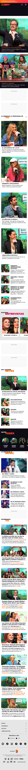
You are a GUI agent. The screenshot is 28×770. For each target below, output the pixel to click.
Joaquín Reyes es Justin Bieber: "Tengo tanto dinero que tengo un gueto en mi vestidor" (13, 603)
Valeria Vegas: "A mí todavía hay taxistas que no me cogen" (13, 689)
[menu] (26, 4)
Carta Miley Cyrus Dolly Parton (8, 1)
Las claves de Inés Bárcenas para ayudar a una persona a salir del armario (14, 624)
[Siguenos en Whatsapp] (25, 744)
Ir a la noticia (14, 36)
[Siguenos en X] (21, 744)
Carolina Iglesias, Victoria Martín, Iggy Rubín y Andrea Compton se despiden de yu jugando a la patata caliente (14, 560)
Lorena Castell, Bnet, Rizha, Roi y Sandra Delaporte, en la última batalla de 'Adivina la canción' (13, 581)
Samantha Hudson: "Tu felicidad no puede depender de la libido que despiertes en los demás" (13, 668)
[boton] (20, 723)
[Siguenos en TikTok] (7, 744)
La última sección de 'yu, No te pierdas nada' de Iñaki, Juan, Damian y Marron (13, 537)
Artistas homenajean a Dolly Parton (9, 1)
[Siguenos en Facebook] (16, 744)
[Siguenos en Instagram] (12, 744)
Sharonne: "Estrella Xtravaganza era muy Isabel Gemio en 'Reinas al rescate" (13, 646)
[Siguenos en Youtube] (3, 744)
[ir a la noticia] (14, 530)
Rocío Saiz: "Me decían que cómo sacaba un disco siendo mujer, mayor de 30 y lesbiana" (14, 711)
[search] (22, 4)
